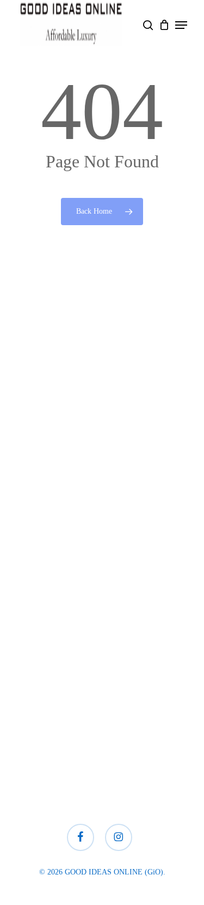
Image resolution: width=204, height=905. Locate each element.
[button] (181, 25)
